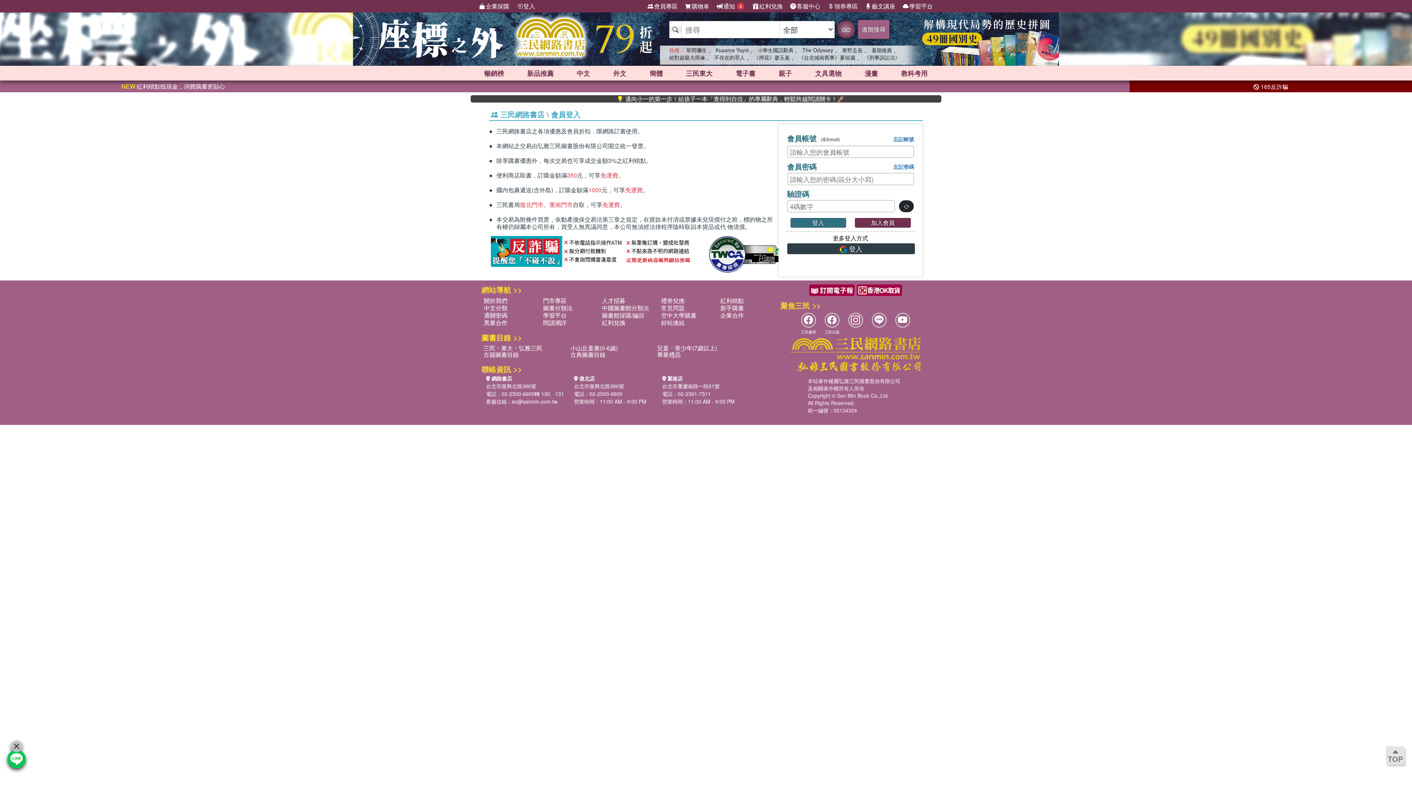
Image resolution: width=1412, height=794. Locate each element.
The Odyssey (817, 50)
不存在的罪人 (729, 57)
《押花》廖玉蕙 (772, 57)
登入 (529, 6)
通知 (732, 6)
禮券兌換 (673, 300)
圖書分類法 (558, 308)
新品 (540, 73)
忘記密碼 (904, 166)
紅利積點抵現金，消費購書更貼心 (173, 86)
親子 (785, 73)
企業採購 (497, 6)
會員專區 (666, 6)
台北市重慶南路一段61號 (691, 386)
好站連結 (673, 322)
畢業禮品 (669, 354)
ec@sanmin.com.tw (534, 401)
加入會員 (883, 222)
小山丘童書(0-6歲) (594, 348)
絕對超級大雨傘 (687, 57)
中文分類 (495, 308)
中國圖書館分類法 (625, 308)
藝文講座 (883, 6)
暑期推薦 (881, 50)
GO (846, 29)
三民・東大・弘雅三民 (513, 348)
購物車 (700, 6)
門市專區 (555, 300)
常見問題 (673, 308)
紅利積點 (732, 300)
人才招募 (613, 300)
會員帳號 (813, 138)
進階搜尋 (873, 29)
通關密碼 (495, 315)
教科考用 (914, 73)
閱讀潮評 (555, 322)
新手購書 (732, 308)
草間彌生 (696, 50)
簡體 (656, 73)
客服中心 (808, 6)
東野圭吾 (852, 50)
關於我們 (495, 300)
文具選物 (828, 73)
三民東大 (699, 73)
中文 (583, 73)
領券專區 (846, 6)
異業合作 (495, 322)
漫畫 (871, 73)
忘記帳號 (904, 139)
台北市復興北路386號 (511, 386)
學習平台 (921, 6)
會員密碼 (802, 166)
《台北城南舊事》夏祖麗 (827, 57)
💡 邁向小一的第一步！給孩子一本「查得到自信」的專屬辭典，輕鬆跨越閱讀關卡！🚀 (697, 99)
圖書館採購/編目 (623, 315)
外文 (620, 73)
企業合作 (732, 315)
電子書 (746, 73)
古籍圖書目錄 (501, 354)
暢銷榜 (494, 73)
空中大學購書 (678, 315)
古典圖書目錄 (588, 354)
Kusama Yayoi (732, 50)
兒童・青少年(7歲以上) (687, 348)
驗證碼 (798, 193)
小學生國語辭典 (775, 50)
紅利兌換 (771, 6)
